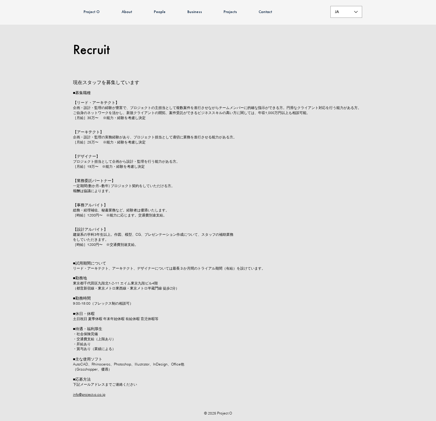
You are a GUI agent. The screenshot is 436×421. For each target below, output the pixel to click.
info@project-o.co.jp (89, 394)
